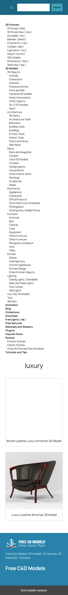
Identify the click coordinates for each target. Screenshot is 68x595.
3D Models (11, 68)
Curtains (14, 163)
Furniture (12, 214)
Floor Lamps (16, 286)
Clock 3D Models (18, 159)
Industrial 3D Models (20, 94)
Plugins (10, 330)
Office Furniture (18, 235)
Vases (12, 185)
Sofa (12, 246)
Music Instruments (19, 97)
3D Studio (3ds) (16, 28)
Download (11, 316)
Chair (12, 228)
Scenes (9, 337)
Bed (11, 221)
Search (57, 7)
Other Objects (17, 101)
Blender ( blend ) (16, 39)
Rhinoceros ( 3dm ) (18, 61)
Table (12, 250)
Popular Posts (14, 334)
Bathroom (14, 123)
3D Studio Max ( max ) (19, 32)
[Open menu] (11, 7)
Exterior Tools (16, 134)
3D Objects (13, 72)
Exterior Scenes (16, 341)
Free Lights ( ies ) (15, 319)
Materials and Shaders (19, 326)
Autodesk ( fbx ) (16, 35)
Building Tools (16, 126)
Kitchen (11, 254)
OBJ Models (13, 57)
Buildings (14, 130)
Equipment (15, 232)
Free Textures (13, 323)
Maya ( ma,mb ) (16, 53)
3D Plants (14, 115)
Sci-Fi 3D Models (18, 104)
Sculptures (15, 181)
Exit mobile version (34, 590)
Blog (8, 308)
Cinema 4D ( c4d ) (17, 43)
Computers (15, 195)
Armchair (14, 217)
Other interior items (20, 174)
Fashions (14, 83)
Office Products (18, 199)
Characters (15, 79)
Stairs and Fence (18, 141)
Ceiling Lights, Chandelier (23, 279)
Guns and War (17, 90)
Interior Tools (16, 137)
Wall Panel (14, 144)
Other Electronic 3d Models (24, 203)
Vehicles (12, 301)
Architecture (14, 112)
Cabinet (13, 225)
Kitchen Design (17, 268)
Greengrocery (17, 261)
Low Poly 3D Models (18, 294)
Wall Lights (15, 290)
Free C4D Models (25, 568)
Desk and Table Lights (21, 283)
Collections (12, 312)
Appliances (15, 192)
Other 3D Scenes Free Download (25, 348)
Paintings (14, 177)
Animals (13, 75)
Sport (12, 108)
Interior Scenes (16, 345)
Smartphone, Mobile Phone (24, 210)
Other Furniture (18, 239)
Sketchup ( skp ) (16, 64)
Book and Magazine (20, 152)
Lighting (11, 275)
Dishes (13, 257)
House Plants (16, 170)
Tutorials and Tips (16, 352)
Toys (10, 297)
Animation (11, 305)
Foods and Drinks (18, 86)
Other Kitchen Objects (22, 272)
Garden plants (17, 166)
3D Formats (12, 24)
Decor (10, 148)
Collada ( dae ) (15, 46)
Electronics (13, 188)
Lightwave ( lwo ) (17, 50)
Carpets (13, 155)
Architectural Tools (20, 119)
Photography (16, 206)
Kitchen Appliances (20, 265)
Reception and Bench (21, 243)
